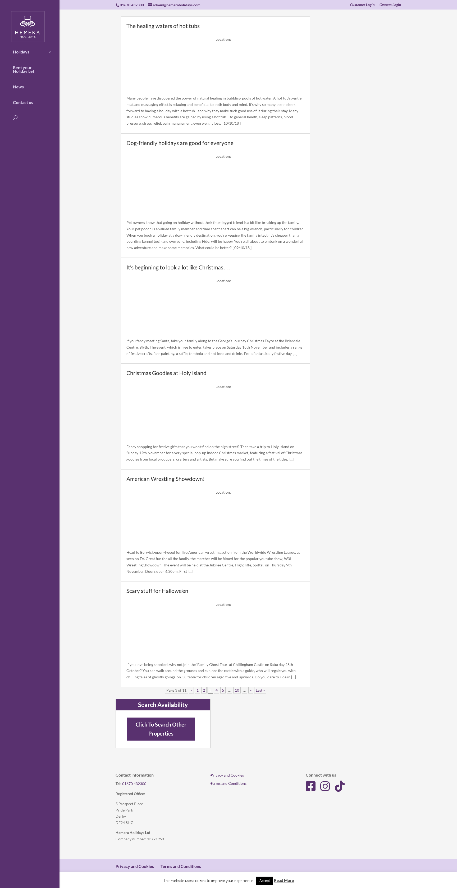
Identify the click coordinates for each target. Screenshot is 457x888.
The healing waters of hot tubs (163, 25)
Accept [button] (264, 880)
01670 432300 (134, 783)
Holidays (21, 52)
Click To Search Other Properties (161, 729)
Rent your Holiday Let (23, 69)
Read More (284, 880)
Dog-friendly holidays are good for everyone (180, 142)
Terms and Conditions (228, 783)
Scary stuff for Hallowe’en (157, 590)
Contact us (23, 102)
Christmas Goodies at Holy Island (166, 372)
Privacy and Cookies (227, 775)
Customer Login (362, 5)
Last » (260, 690)
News (18, 87)
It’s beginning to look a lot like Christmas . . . (178, 267)
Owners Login (390, 5)
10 (237, 690)
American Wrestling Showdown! (165, 478)
